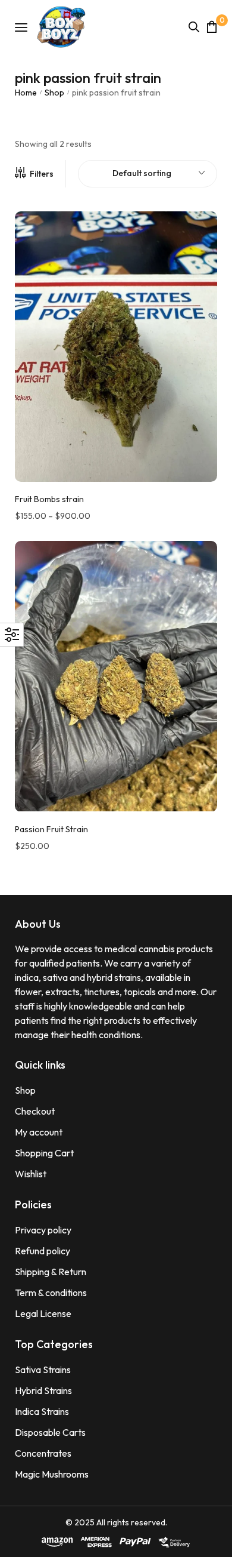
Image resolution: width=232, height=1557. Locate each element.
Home (26, 92)
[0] (211, 26)
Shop (54, 92)
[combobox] (147, 174)
